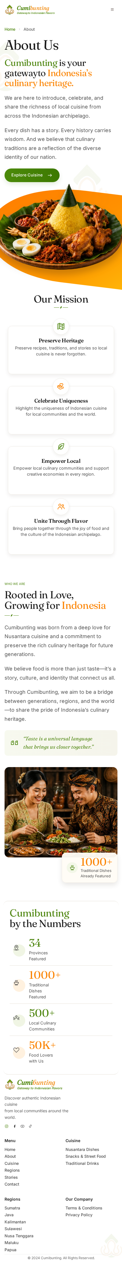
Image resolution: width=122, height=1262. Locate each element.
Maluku (11, 1242)
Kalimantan (15, 1221)
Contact (12, 1184)
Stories (11, 1177)
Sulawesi (13, 1228)
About (10, 1156)
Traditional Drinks (82, 1163)
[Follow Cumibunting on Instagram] (7, 1126)
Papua (10, 1249)
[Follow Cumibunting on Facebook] (14, 1126)
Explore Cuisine (27, 174)
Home (10, 29)
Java (9, 1214)
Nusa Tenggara (19, 1235)
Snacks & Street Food (86, 1156)
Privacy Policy (79, 1214)
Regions (12, 1170)
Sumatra (12, 1207)
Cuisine (12, 1163)
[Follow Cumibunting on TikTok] (30, 1126)
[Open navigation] (112, 10)
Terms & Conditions (84, 1207)
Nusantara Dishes (82, 1149)
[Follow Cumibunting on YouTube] (22, 1126)
